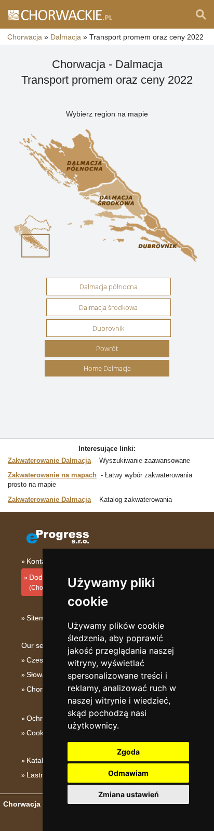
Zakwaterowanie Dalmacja (49, 460)
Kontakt (38, 561)
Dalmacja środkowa (108, 307)
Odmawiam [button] (128, 773)
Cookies (39, 733)
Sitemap (40, 618)
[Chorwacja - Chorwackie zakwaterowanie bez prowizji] (59, 14)
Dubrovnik (108, 328)
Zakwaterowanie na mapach (52, 475)
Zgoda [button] (128, 751)
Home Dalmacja (107, 368)
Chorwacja (43, 689)
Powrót (107, 348)
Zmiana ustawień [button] (128, 794)
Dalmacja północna (108, 286)
